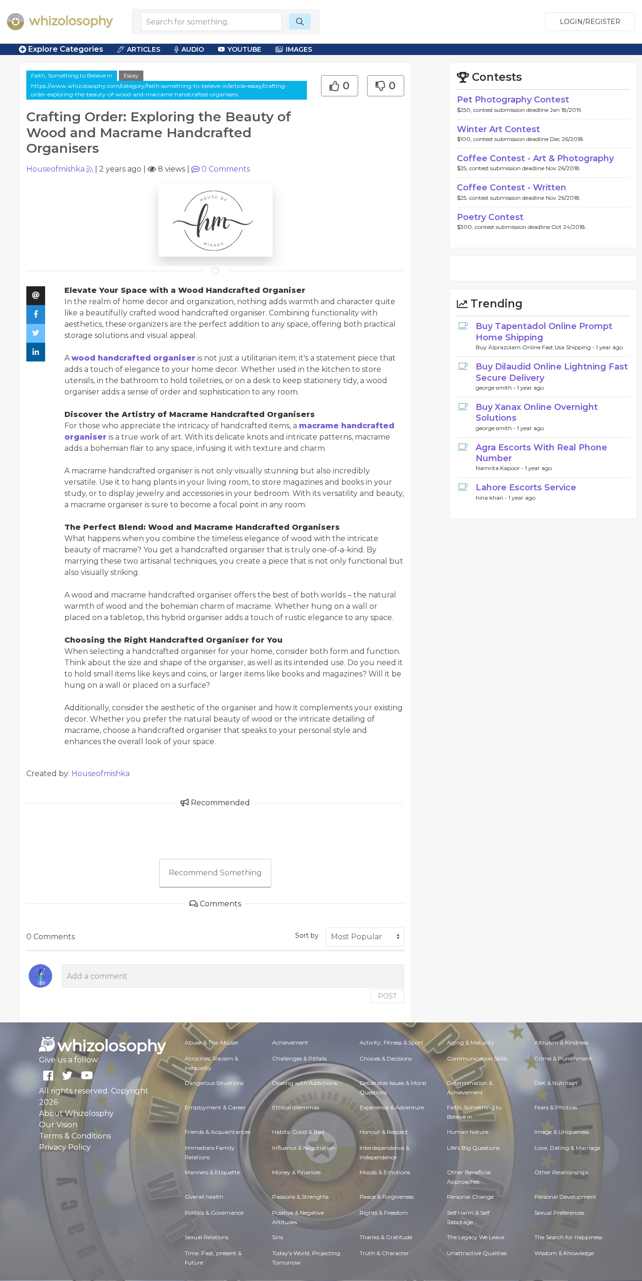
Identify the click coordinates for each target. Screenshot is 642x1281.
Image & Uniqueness (561, 1131)
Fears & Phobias (555, 1107)
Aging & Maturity (470, 1042)
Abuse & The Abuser (212, 1042)
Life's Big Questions (473, 1147)
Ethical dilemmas (295, 1107)
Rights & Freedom (384, 1212)
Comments (226, 169)
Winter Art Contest (498, 129)
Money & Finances (296, 1172)
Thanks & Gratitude (386, 1237)
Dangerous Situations (214, 1082)
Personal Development (565, 1196)
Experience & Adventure (392, 1107)
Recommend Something (215, 872)
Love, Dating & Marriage (567, 1147)
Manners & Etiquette (212, 1172)
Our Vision (58, 1124)
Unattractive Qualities (477, 1253)
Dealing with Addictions (304, 1082)
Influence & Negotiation (303, 1147)
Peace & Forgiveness (387, 1196)
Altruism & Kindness (561, 1042)
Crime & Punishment (563, 1058)
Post (387, 996)
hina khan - (492, 497)
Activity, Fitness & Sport (391, 1042)
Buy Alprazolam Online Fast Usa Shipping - (536, 347)
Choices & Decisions (386, 1058)
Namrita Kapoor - (500, 468)
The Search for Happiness (568, 1237)
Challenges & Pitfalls (299, 1058)
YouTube (244, 49)
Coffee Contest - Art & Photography (535, 158)
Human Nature (467, 1131)
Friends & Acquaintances (218, 1131)
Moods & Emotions (385, 1172)
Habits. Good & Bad (298, 1131)
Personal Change (470, 1196)
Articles (143, 49)
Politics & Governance (214, 1212)
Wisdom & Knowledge (564, 1253)
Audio (192, 49)
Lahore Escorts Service (526, 487)
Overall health (204, 1196)
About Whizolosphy (76, 1113)
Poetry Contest (490, 217)
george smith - (496, 387)
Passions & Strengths (300, 1196)
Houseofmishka (55, 169)
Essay (131, 75)
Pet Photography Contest (513, 99)
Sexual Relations (206, 1237)
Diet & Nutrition (555, 1082)
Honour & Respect (384, 1131)
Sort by (307, 935)
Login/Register (590, 21)
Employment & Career (215, 1107)
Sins (277, 1237)
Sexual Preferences (559, 1212)
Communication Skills (477, 1058)
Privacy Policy (65, 1147)
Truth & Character (384, 1253)
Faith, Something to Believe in (71, 75)
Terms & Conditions (75, 1136)
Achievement (290, 1042)
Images (299, 49)
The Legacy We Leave (475, 1237)
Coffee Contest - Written (511, 187)
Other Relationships (561, 1172)
